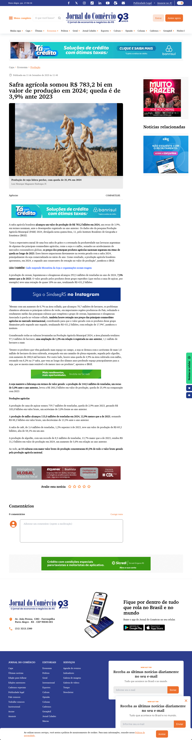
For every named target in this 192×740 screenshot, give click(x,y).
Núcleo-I (181, 30)
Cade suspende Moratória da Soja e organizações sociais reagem (59, 267)
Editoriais (49, 662)
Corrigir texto (117, 514)
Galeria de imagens (72, 678)
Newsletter (68, 692)
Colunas (141, 30)
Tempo (66, 687)
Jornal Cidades (89, 30)
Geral (75, 30)
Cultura (117, 30)
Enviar (173, 689)
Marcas (45, 721)
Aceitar (162, 733)
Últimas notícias (15, 673)
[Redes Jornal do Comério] (115, 3)
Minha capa (15, 30)
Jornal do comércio (21, 662)
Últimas (38, 30)
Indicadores (68, 673)
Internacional (48, 682)
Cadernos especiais (17, 687)
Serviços (69, 662)
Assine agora (174, 18)
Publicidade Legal (143, 3)
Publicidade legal (16, 692)
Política (64, 30)
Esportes (105, 30)
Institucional (14, 706)
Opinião (129, 30)
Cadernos (154, 30)
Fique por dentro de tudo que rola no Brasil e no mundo (151, 607)
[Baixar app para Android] (189, 395)
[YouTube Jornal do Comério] (108, 3)
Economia (51, 30)
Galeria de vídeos (71, 682)
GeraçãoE (167, 30)
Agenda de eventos (72, 668)
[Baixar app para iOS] (189, 388)
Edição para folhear (17, 678)
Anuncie (12, 716)
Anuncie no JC (164, 3)
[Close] (186, 700)
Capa (28, 30)
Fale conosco (14, 697)
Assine (11, 711)
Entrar (158, 18)
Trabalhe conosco (16, 702)
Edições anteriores (16, 682)
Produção (35, 67)
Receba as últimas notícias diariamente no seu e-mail (146, 673)
